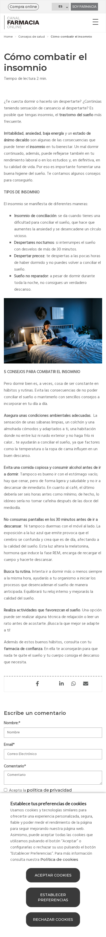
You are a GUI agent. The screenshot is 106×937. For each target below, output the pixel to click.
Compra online (23, 6)
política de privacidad (49, 790)
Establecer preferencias (53, 897)
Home (8, 36)
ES (61, 6)
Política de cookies (59, 859)
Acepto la (40, 790)
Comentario (15, 766)
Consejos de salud (31, 36)
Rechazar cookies (53, 919)
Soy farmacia (84, 6)
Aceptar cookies (53, 875)
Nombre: (12, 723)
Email (9, 745)
